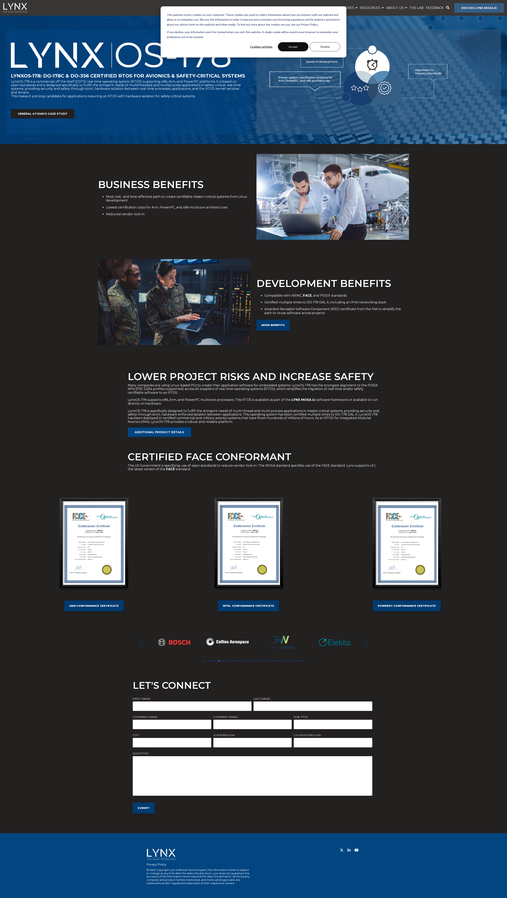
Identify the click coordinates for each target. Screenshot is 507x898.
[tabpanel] (173, 642)
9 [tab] (244, 663)
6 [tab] (229, 663)
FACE (307, 295)
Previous (143, 642)
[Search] (447, 8)
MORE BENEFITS (273, 325)
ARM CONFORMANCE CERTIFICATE (94, 605)
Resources (370, 8)
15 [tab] (274, 663)
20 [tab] (299, 663)
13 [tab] (264, 663)
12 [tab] (259, 663)
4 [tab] (219, 663)
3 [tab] (214, 663)
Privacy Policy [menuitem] (156, 864)
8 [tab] (239, 663)
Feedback (435, 8)
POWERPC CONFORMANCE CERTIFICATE (407, 605)
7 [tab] (234, 663)
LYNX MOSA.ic (303, 400)
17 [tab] (284, 663)
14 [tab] (269, 663)
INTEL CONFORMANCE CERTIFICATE (248, 605)
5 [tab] (224, 663)
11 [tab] (254, 663)
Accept (293, 46)
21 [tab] (304, 663)
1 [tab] (205, 663)
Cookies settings (261, 46)
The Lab (416, 8)
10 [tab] (249, 663)
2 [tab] (210, 663)
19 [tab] (294, 663)
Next (364, 642)
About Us (395, 8)
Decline (325, 46)
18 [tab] (289, 663)
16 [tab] (279, 663)
